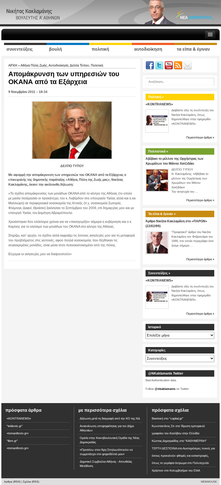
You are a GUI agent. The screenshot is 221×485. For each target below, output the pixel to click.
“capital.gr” (176, 418)
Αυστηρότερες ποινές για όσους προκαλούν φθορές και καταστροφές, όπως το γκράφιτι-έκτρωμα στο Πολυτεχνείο (183, 456)
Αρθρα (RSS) (12, 481)
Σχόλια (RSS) (31, 481)
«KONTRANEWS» (159, 104)
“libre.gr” (12, 440)
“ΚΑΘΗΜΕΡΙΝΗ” (196, 440)
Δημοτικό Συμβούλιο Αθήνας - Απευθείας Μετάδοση (106, 464)
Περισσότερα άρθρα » (200, 137)
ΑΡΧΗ (13, 65)
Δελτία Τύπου (79, 65)
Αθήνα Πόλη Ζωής (33, 65)
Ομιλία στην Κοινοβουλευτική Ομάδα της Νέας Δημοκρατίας (109, 440)
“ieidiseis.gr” (15, 426)
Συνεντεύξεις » (159, 273)
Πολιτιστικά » (158, 151)
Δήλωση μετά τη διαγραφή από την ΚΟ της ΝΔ (110, 418)
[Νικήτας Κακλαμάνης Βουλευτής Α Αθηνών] (110, 12)
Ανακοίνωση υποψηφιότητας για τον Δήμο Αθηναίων (107, 428)
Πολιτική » (156, 97)
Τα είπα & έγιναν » (162, 214)
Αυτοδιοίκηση (58, 65)
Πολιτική (97, 65)
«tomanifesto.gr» (18, 433)
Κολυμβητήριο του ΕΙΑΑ (185, 470)
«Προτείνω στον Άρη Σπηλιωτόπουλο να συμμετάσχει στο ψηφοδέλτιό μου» (106, 452)
